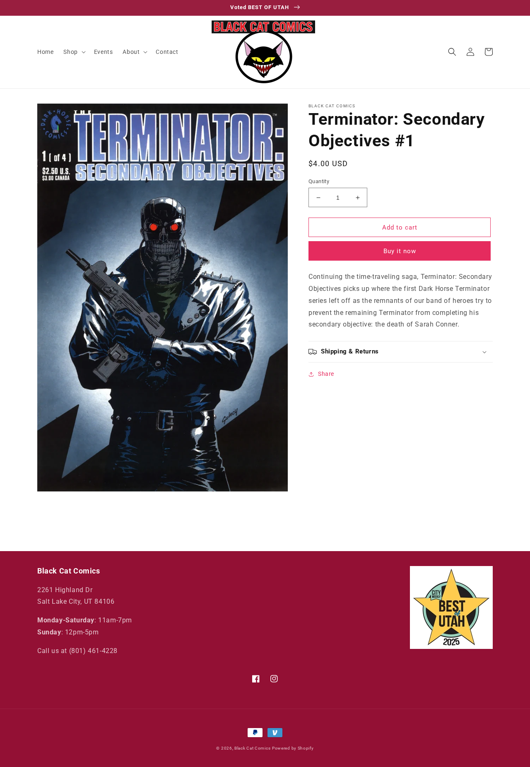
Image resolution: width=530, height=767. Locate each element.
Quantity (318, 181)
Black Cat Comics (252, 748)
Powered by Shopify (293, 748)
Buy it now (399, 251)
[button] (73, 51)
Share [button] (326, 373)
